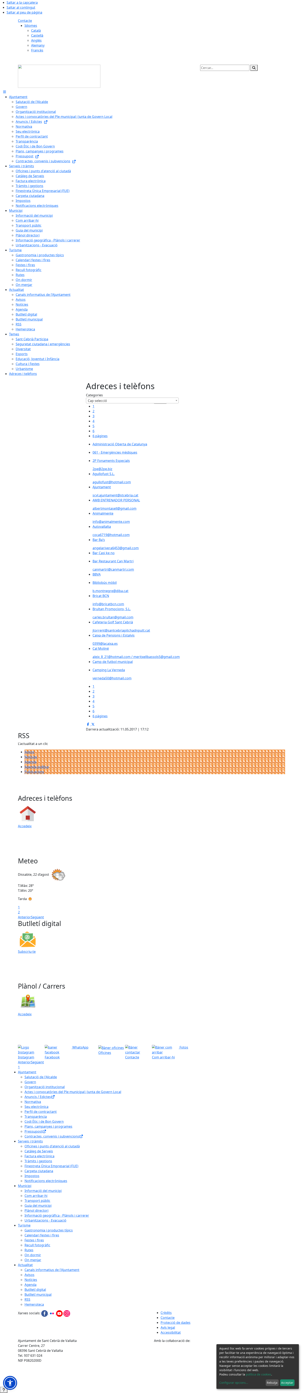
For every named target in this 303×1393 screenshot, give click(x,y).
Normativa (33, 1101)
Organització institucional (45, 1087)
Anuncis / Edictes (38, 1096)
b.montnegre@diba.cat (110, 591)
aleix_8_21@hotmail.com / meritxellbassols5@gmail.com (136, 656)
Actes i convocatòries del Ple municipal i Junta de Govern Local (73, 1092)
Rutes (29, 1250)
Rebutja (272, 1383)
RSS (27, 1299)
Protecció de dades (175, 1322)
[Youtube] (59, 1313)
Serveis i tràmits (30, 1141)
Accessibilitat (171, 1332)
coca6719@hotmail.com (111, 535)
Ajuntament (27, 1072)
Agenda (30, 762)
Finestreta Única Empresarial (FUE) (51, 1166)
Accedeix (25, 826)
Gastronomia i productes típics (49, 1230)
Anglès (36, 40)
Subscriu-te (27, 951)
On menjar (33, 1260)
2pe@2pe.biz (102, 469)
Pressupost (33, 1131)
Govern (30, 1082)
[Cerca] (254, 68)
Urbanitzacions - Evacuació (45, 1220)
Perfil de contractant (41, 1111)
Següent (37, 917)
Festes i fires (34, 1240)
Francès (37, 50)
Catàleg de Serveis (39, 1151)
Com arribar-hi (36, 1195)
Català (36, 30)
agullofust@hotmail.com (112, 482)
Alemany (38, 45)
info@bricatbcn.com (108, 604)
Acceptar (287, 1383)
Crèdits (166, 1312)
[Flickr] (52, 1313)
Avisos (29, 752)
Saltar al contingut (21, 7)
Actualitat (25, 1265)
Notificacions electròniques (46, 1181)
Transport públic (37, 1200)
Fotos (183, 1047)
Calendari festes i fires (42, 1235)
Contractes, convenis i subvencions (52, 1136)
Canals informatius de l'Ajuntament (52, 1270)
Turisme (24, 1225)
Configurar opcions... (233, 1383)
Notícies (31, 757)
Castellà (37, 35)
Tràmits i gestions (38, 1161)
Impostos (32, 1176)
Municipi (24, 1185)
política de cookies (258, 1374)
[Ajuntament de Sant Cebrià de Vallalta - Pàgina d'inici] (59, 76)
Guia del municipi (38, 1205)
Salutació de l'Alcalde (41, 1077)
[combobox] (132, 400)
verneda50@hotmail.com (112, 678)
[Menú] (4, 92)
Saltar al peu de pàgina (24, 12)
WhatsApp (80, 1047)
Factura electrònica (39, 1156)
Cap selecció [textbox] (97, 400)
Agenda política (37, 766)
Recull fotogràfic (37, 1245)
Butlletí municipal (38, 1294)
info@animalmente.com (111, 521)
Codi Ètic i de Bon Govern (44, 1121)
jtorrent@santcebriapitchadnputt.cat (121, 630)
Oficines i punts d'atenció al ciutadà (52, 1146)
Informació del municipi (43, 1190)
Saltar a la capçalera (22, 2)
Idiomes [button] (31, 25)
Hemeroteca (34, 1304)
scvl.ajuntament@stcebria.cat (115, 495)
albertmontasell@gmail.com (114, 508)
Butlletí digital (35, 1289)
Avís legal (168, 1327)
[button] (10, 1383)
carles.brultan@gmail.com (113, 617)
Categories (94, 395)
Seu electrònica (36, 1106)
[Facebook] (45, 1313)
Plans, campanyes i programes (48, 1126)
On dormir (33, 1255)
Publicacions (34, 771)
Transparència (36, 1116)
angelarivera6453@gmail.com (116, 548)
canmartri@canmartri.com (113, 569)
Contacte (25, 20)
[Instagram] (66, 1313)
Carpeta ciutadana (39, 1171)
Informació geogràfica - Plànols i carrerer (57, 1215)
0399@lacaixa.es (105, 643)
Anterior (24, 917)
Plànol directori (36, 1210)
